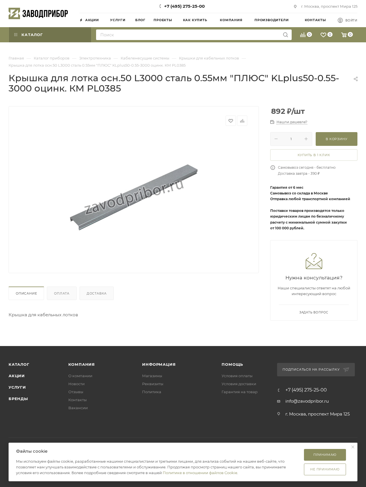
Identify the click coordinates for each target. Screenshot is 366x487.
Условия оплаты (237, 375)
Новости (76, 383)
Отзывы (75, 391)
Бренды (18, 398)
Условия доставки (239, 383)
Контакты (77, 399)
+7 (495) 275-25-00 (184, 6)
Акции (17, 375)
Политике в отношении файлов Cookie (200, 472)
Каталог (19, 364)
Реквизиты (152, 383)
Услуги (17, 387)
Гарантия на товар (240, 391)
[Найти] (285, 34)
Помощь (232, 364)
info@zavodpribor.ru (307, 401)
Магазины (152, 375)
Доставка (97, 293)
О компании (80, 375)
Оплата (61, 293)
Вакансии (78, 407)
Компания (81, 364)
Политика (151, 391)
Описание (26, 293)
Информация (159, 364)
